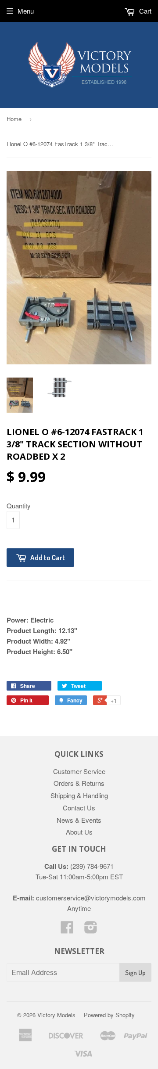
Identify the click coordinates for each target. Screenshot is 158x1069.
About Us (79, 831)
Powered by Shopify (109, 1015)
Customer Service (79, 771)
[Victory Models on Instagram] (90, 929)
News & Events (79, 819)
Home (14, 119)
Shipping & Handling (79, 795)
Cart (144, 10)
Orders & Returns (79, 783)
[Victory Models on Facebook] (67, 929)
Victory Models (56, 1015)
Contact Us (79, 807)
